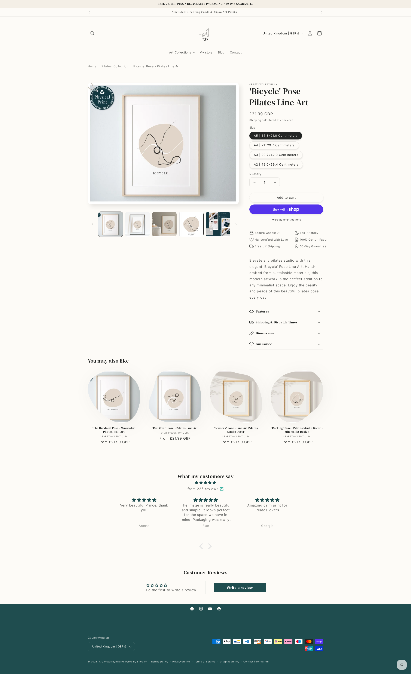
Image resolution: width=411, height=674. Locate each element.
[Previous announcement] (89, 12)
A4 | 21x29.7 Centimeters (274, 145)
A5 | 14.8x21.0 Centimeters (276, 135)
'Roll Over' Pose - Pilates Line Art (175, 428)
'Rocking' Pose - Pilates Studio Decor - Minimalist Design (297, 430)
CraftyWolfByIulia (110, 661)
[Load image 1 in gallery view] (110, 224)
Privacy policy (181, 661)
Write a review (240, 587)
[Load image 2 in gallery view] (137, 224)
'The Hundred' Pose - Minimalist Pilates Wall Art (114, 430)
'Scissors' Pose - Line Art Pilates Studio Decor (236, 430)
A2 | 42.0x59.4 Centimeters (276, 164)
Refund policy (159, 661)
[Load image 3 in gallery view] (164, 224)
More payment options (286, 219)
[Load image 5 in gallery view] (218, 224)
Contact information (255, 661)
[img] (205, 483)
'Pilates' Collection (114, 66)
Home (92, 66)
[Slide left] (92, 224)
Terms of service (204, 661)
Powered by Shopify (134, 661)
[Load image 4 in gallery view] (191, 224)
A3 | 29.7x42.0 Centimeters (276, 155)
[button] (92, 33)
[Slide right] (236, 224)
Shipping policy (229, 661)
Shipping (255, 120)
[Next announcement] (321, 12)
